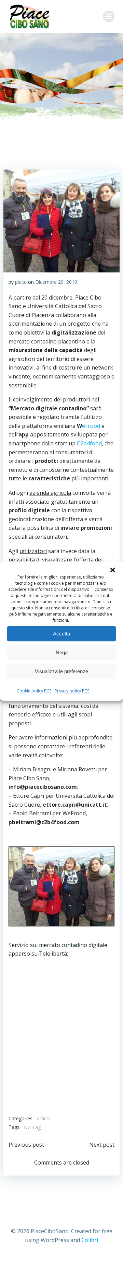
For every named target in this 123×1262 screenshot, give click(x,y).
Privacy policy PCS (72, 691)
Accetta (61, 633)
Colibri (89, 1240)
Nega (62, 652)
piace (21, 282)
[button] (112, 569)
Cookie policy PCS (34, 691)
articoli (44, 1118)
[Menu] (108, 16)
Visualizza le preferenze (61, 671)
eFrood (91, 426)
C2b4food (89, 443)
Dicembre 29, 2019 (56, 282)
